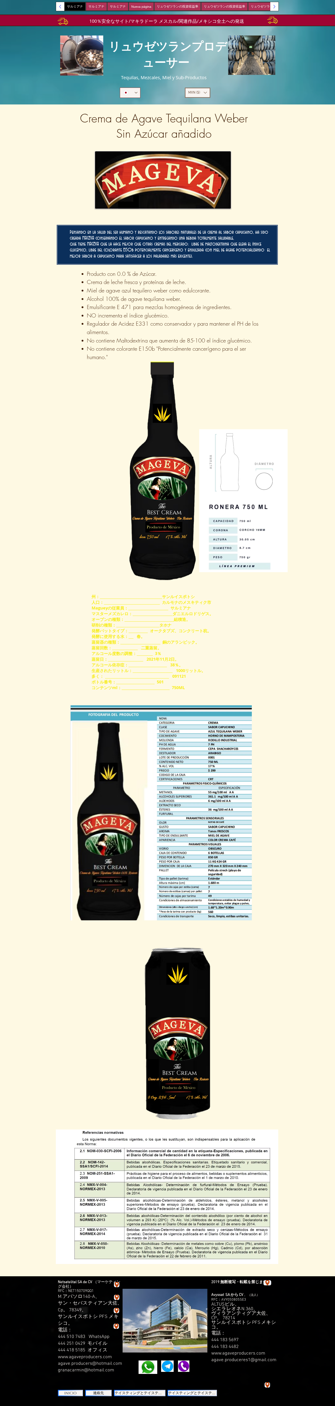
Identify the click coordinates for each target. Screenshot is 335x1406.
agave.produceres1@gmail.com (243, 1360)
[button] (197, 93)
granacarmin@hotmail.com (86, 1370)
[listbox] (197, 93)
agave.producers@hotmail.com (90, 1363)
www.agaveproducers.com (85, 1357)
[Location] (116, 1326)
